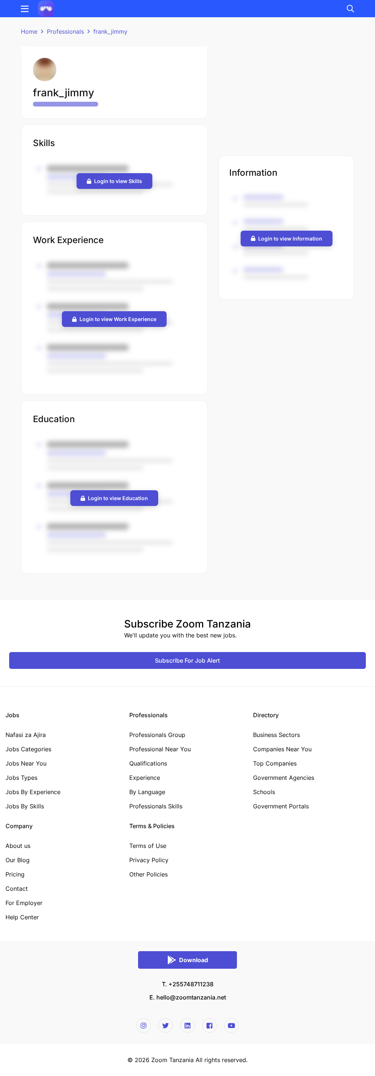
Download (193, 960)
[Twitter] (165, 1025)
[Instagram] (143, 1025)
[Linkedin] (187, 1025)
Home (29, 31)
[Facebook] (209, 1025)
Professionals (65, 31)
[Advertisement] (286, 97)
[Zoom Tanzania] (46, 8)
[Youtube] (231, 1025)
